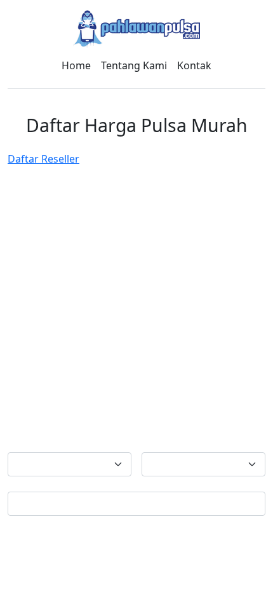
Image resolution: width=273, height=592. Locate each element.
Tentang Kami (134, 65)
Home (76, 65)
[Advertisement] (136, 309)
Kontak (194, 65)
